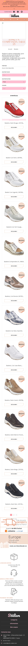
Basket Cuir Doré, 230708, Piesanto (14, 159)
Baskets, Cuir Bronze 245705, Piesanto (14, 297)
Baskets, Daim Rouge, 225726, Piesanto (14, 124)
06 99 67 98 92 (6, 640)
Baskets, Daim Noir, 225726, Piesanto (14, 505)
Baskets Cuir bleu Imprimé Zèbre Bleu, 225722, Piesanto (14, 332)
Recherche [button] (10, 19)
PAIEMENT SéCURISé (6, 598)
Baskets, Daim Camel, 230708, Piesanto (14, 401)
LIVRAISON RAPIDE (5, 563)
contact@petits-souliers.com (10, 643)
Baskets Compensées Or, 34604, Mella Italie (14, 262)
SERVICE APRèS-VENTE (7, 579)
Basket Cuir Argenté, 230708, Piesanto (14, 193)
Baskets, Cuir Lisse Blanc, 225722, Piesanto (14, 366)
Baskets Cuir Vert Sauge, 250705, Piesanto (14, 228)
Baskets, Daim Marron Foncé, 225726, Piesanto (14, 436)
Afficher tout (14, 519)
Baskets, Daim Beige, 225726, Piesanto (14, 470)
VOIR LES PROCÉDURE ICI (18, 546)
